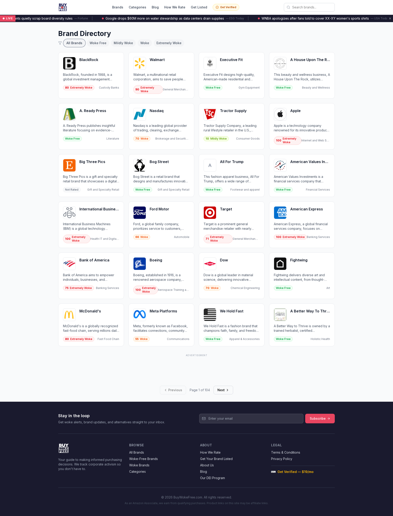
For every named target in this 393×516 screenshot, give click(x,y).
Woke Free (98, 43)
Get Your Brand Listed (216, 459)
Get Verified (228, 7)
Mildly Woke (123, 43)
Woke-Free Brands (143, 459)
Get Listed (199, 7)
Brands (117, 7)
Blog (155, 7)
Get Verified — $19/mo (295, 472)
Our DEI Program (212, 478)
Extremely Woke (168, 43)
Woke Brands (139, 465)
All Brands (74, 43)
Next (221, 390)
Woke (144, 43)
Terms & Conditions (285, 452)
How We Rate (174, 7)
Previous (175, 390)
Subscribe (318, 418)
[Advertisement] (196, 368)
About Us (207, 465)
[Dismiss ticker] (390, 18)
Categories (137, 7)
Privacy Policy (281, 459)
